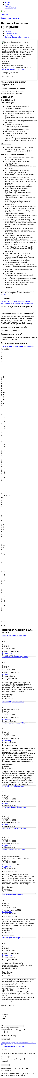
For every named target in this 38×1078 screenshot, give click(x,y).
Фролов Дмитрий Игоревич (12, 938)
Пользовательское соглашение (12, 1046)
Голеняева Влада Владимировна (14, 828)
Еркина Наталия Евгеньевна (13, 786)
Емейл (3, 294)
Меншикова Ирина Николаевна (14, 636)
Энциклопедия (10, 8)
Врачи (7, 4)
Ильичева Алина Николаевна (13, 849)
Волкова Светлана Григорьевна (14, 69)
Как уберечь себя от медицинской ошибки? (17, 303)
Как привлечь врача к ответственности (15, 301)
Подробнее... (7, 653)
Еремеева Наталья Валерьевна (14, 807)
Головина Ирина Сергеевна (13, 894)
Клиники (8, 6)
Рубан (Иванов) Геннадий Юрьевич (15, 723)
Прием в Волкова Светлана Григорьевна (17, 346)
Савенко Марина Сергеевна (13, 702)
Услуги (7, 2)
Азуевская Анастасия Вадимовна (15, 657)
